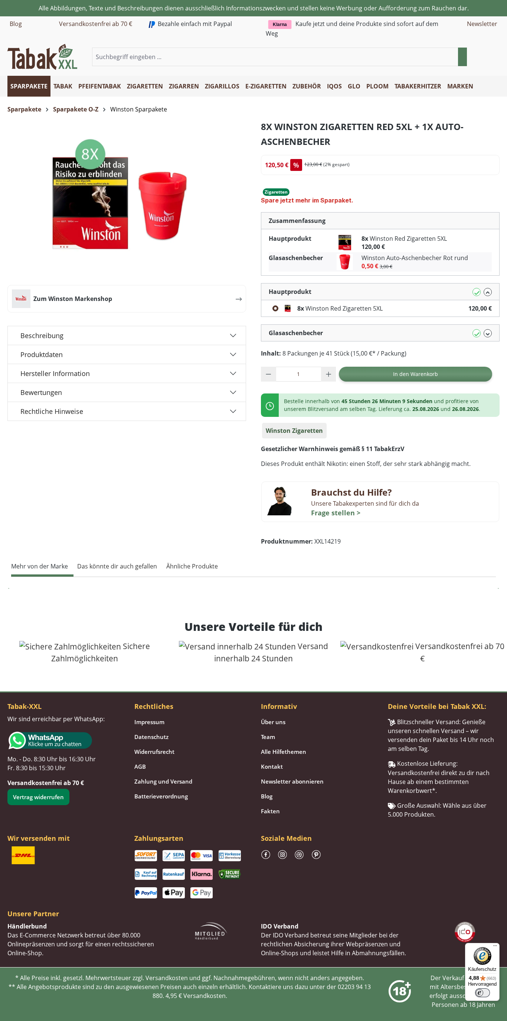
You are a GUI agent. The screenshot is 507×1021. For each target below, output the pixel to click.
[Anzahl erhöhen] (328, 374)
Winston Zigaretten (294, 431)
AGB (140, 766)
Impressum (149, 722)
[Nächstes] (497, 588)
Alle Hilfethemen (283, 751)
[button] (495, 57)
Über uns (273, 722)
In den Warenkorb (415, 373)
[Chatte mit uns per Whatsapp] (63, 740)
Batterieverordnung (161, 796)
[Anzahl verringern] (268, 374)
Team (268, 736)
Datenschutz (151, 736)
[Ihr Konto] (486, 57)
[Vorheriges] (9, 588)
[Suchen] (462, 57)
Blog (16, 24)
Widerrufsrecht (154, 751)
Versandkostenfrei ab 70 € (95, 24)
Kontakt (272, 766)
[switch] (482, 992)
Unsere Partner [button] (33, 913)
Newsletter (482, 24)
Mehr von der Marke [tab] (39, 566)
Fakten (270, 811)
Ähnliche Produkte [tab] (192, 566)
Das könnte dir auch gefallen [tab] (117, 566)
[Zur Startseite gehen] (42, 56)
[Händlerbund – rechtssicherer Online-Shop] (211, 930)
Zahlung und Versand (163, 781)
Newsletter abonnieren (292, 781)
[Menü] (495, 947)
